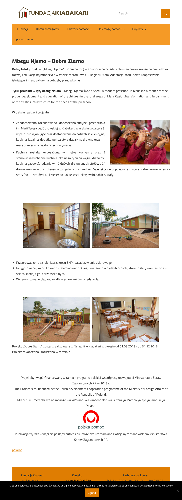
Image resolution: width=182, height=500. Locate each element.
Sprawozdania (24, 39)
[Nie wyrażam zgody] (177, 490)
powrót (17, 450)
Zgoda (92, 492)
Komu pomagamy (47, 29)
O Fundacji (21, 29)
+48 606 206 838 (79, 480)
